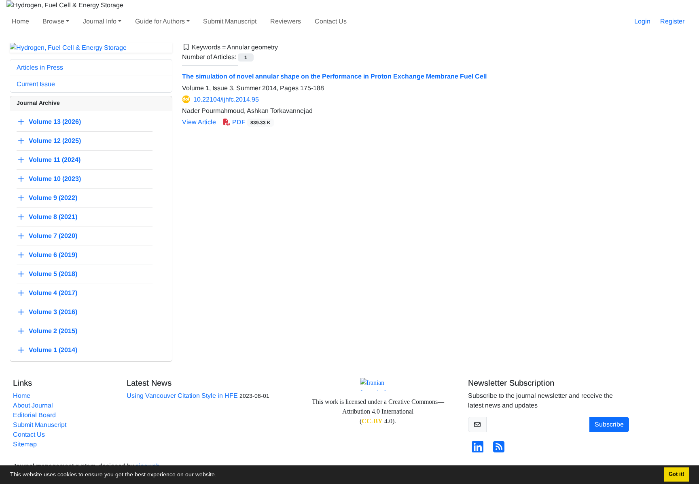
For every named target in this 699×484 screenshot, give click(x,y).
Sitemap (25, 444)
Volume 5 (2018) (53, 274)
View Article (199, 122)
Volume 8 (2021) (53, 217)
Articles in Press (40, 67)
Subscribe (609, 424)
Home (20, 21)
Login (642, 21)
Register (672, 21)
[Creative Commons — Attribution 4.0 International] (377, 384)
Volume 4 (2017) (53, 293)
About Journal (33, 405)
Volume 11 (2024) (54, 160)
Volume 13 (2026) (55, 122)
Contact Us (331, 21)
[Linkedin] (477, 449)
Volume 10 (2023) (55, 179)
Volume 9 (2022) (53, 198)
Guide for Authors (160, 21)
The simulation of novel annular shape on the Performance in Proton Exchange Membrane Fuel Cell (334, 76)
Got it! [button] (676, 474)
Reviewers (285, 21)
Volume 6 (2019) (53, 255)
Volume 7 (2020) (53, 236)
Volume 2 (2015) (53, 331)
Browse (53, 21)
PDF (251, 122)
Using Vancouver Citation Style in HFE (182, 395)
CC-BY (372, 421)
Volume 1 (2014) (53, 350)
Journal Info (99, 21)
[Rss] (498, 449)
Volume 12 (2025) (55, 141)
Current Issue (36, 84)
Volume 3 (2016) (53, 312)
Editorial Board (34, 415)
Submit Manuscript (229, 21)
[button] (219, 475)
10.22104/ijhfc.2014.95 (226, 99)
